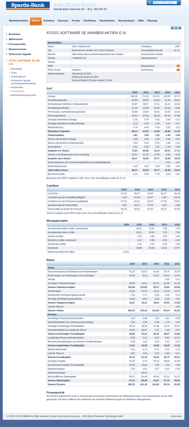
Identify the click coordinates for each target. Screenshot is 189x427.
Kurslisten (14, 34)
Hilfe (141, 20)
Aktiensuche (16, 39)
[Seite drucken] (176, 28)
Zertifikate (89, 20)
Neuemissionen (17, 49)
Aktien (36, 20)
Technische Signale (20, 54)
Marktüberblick (18, 20)
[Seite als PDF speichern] (179, 28)
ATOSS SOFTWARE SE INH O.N (24, 62)
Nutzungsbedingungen (68, 416)
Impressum (176, 416)
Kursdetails (16, 69)
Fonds (76, 20)
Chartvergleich (18, 76)
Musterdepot (126, 20)
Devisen (63, 20)
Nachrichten (107, 20)
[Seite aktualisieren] (172, 28)
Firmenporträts (17, 44)
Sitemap (152, 20)
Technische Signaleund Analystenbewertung (23, 82)
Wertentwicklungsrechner (23, 95)
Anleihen (49, 20)
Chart (13, 72)
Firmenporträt (17, 91)
